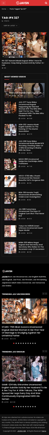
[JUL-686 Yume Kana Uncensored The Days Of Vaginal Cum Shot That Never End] (10, 214)
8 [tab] (30, 343)
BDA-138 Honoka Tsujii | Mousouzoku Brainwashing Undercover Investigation (30, 194)
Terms (44, 431)
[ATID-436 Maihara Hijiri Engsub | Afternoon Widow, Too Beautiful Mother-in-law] (24, 90)
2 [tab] (16, 343)
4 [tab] (21, 343)
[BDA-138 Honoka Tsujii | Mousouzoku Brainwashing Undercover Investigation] (10, 198)
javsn (13, 96)
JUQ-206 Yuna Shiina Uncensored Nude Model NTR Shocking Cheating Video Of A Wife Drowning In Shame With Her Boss (31, 145)
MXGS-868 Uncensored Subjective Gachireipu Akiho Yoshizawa (31, 161)
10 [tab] (35, 343)
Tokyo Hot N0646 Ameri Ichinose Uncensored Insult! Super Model (31, 228)
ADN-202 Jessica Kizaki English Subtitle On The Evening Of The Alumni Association (29, 127)
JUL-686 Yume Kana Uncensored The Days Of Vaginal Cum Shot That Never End (31, 212)
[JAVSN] (24, 3)
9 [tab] (32, 343)
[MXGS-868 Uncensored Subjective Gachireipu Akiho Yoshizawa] (10, 164)
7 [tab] (28, 343)
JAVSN (5, 277)
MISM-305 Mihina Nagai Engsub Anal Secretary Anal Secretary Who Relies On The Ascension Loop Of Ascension (31, 245)
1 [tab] (13, 343)
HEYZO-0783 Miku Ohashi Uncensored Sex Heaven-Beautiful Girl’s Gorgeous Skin (31, 178)
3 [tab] (18, 343)
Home (4, 9)
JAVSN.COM (21, 431)
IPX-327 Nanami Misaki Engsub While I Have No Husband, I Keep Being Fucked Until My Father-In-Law (23, 63)
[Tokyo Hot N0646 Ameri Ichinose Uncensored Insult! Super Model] (10, 231)
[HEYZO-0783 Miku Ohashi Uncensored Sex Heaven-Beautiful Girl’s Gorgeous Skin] (10, 181)
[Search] (46, 3)
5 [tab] (23, 343)
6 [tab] (25, 343)
